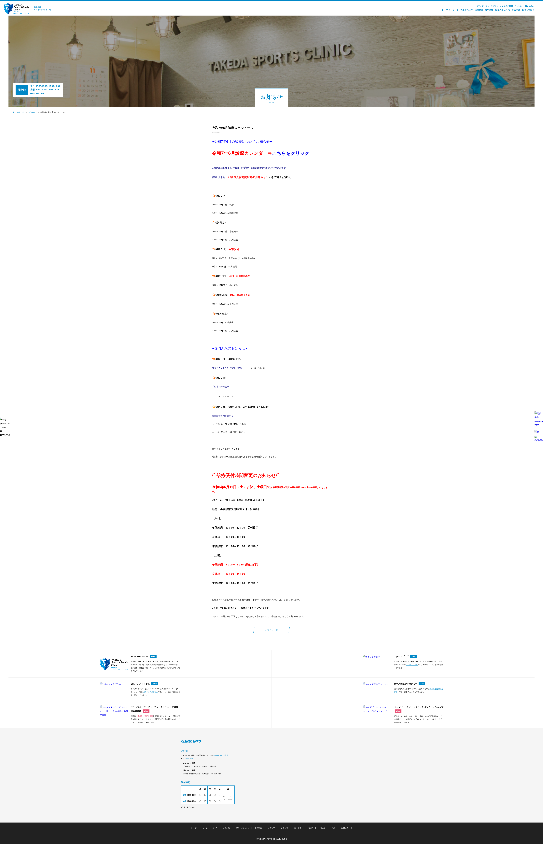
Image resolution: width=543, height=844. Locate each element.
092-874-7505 (190, 758)
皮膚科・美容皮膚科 (145, 716)
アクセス (518, 6)
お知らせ (32, 112)
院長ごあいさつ (502, 9)
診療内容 (479, 9)
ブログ (310, 828)
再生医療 (489, 9)
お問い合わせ (529, 6)
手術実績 (516, 9)
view (153, 656)
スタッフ (284, 828)
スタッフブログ (491, 6)
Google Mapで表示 (221, 755)
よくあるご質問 (506, 6)
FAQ (333, 828)
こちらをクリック (290, 153)
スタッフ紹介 (528, 9)
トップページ (448, 9)
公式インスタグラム (150, 692)
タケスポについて (464, 9)
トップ (193, 828)
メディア (480, 6)
